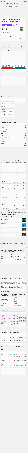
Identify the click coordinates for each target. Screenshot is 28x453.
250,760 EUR (20, 320)
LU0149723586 (3, 196)
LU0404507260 (4, 207)
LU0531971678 (3, 181)
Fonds (4, 6)
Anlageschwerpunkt (14, 46)
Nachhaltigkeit (24, 46)
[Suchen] (21, 3)
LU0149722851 (3, 204)
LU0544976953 (4, 178)
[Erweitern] (12, 25)
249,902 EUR (20, 317)
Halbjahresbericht (3, 373)
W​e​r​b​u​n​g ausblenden (16, 153)
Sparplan (19, 46)
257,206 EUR (24, 317)
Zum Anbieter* (11, 111)
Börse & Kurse (2, 6)
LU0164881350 (3, 201)
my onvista (11, 3)
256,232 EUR (24, 320)
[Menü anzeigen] (6, 3)
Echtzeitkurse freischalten (3, 325)
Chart (6, 46)
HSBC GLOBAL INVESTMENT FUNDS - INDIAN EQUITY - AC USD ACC (12, 6)
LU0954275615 (3, 190)
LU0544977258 (3, 173)
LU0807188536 (3, 167)
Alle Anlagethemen (23, 247)
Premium (14, 3)
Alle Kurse (9, 46)
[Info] (23, 37)
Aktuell (8, 3)
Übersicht (3, 46)
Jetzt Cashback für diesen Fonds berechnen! (6, 32)
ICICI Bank (2, 133)
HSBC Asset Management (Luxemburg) (6, 298)
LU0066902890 (4, 184)
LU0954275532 (3, 187)
